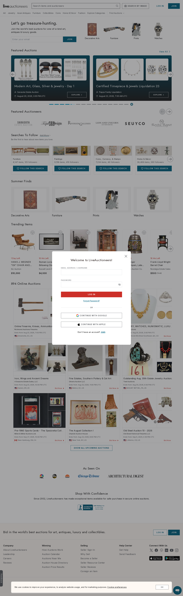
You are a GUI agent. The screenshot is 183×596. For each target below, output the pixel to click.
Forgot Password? (91, 301)
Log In (91, 294)
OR (91, 307)
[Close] (126, 256)
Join (103, 332)
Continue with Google (93, 315)
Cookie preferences (117, 587)
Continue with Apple (93, 324)
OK (162, 587)
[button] (119, 284)
